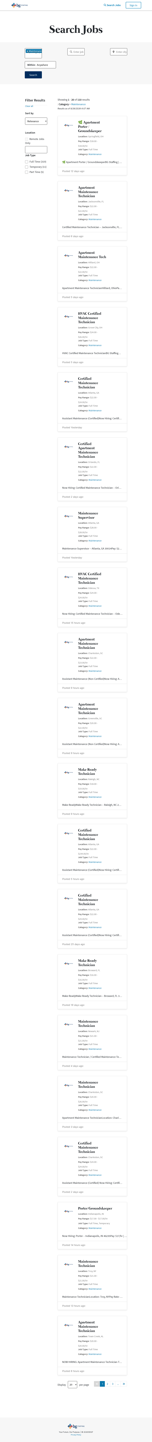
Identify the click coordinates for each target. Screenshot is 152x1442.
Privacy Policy (76, 1435)
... (118, 1383)
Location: (83, 136)
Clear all (29, 106)
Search (33, 75)
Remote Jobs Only (34, 141)
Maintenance (78, 104)
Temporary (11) (38, 166)
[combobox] (33, 53)
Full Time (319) (38, 161)
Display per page (73, 1384)
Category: (83, 154)
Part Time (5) (37, 172)
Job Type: (83, 149)
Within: (31, 65)
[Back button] (97, 1384)
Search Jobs (114, 5)
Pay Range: (84, 141)
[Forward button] (124, 1384)
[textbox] (26, 55)
